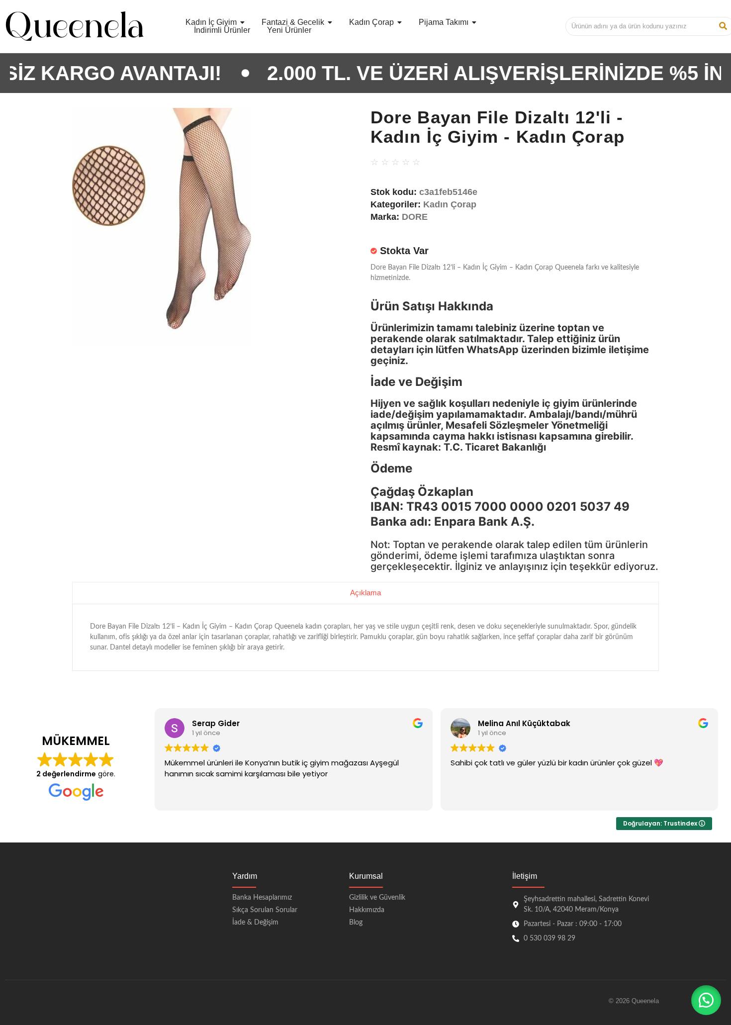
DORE (415, 217)
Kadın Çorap (449, 204)
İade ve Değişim (416, 381)
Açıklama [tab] (365, 592)
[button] (706, 1000)
